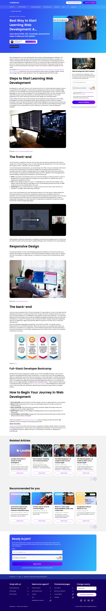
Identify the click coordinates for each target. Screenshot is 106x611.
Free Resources (47, 7)
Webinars (56, 7)
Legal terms (12, 606)
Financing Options (35, 7)
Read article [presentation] (20, 473)
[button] (13, 7)
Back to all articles (16, 11)
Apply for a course (90, 2)
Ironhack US (13, 576)
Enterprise (73, 7)
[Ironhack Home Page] (14, 2)
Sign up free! (37, 564)
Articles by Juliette (30, 41)
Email (14, 549)
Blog (63, 7)
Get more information (74, 2)
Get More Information (86, 594)
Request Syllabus (83, 102)
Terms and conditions (22, 606)
